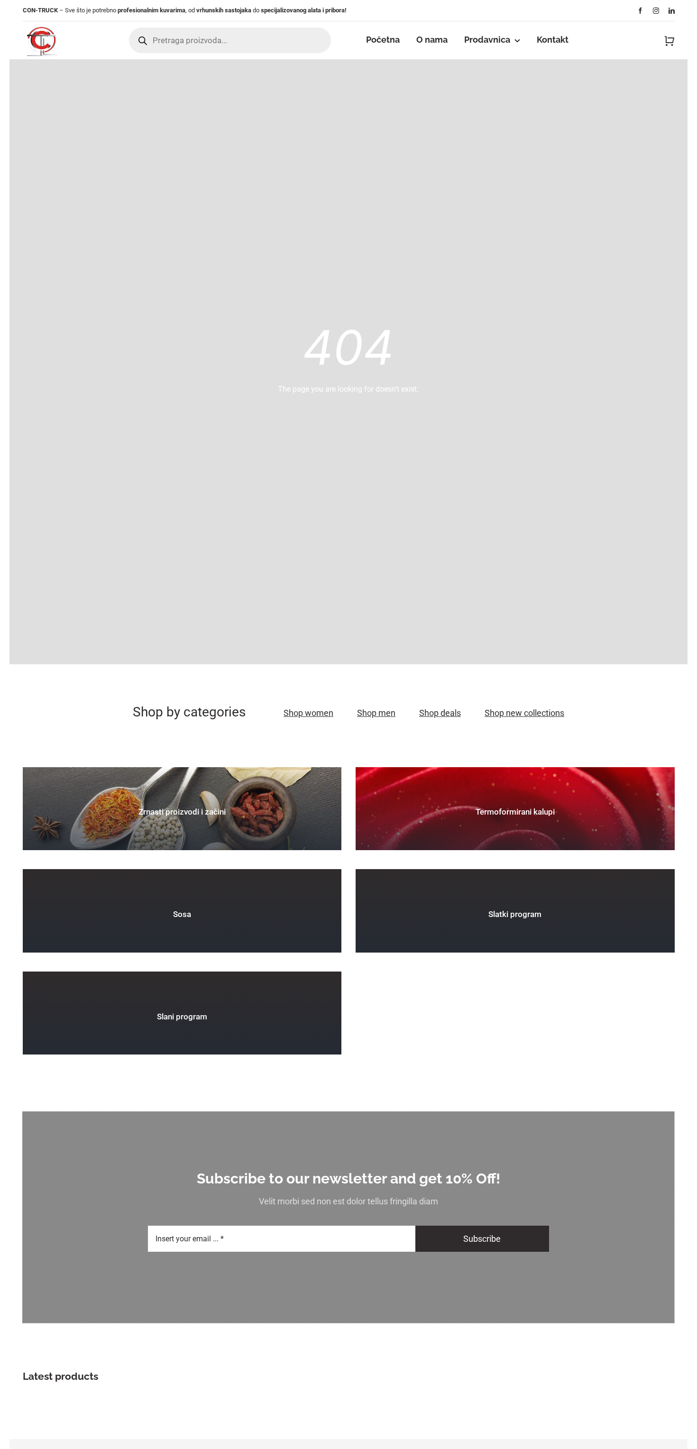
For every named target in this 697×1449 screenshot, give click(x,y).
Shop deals (440, 713)
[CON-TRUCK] (41, 24)
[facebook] (640, 11)
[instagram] (656, 11)
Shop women (308, 713)
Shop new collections (524, 713)
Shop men (376, 713)
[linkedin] (672, 11)
